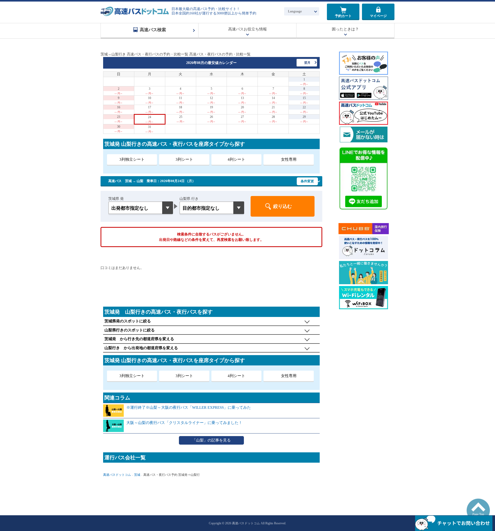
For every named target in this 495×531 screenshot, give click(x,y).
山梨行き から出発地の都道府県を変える (141, 348)
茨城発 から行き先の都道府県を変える (139, 339)
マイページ (378, 16)
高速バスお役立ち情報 (247, 29)
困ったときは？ (345, 29)
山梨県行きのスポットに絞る (129, 330)
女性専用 (288, 159)
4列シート (236, 159)
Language (295, 11)
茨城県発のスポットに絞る (127, 321)
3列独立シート (132, 159)
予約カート (343, 16)
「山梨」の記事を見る (211, 440)
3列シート (184, 159)
